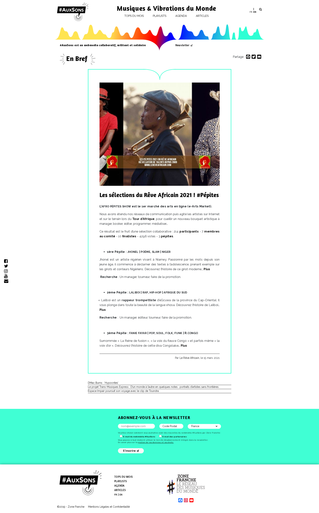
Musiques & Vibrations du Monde (166, 8)
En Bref (77, 58)
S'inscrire (129, 450)
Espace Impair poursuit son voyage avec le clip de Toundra (123, 390)
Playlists (160, 16)
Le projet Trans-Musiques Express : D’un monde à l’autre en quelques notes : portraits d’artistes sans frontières (153, 386)
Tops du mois (134, 16)
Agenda (181, 16)
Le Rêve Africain (189, 357)
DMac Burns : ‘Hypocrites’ (103, 382)
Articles (202, 16)
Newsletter (182, 45)
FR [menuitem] (251, 11)
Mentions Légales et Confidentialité (109, 506)
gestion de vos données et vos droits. (156, 442)
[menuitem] (251, 11)
